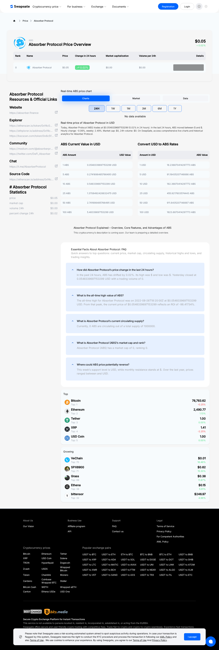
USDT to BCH (109, 569)
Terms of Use (37, 640)
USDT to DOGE (148, 559)
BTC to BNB (146, 554)
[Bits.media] (56, 612)
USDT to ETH (108, 554)
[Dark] (206, 6)
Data (185, 98)
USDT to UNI (147, 564)
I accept (192, 636)
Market (136, 98)
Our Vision (28, 526)
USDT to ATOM (187, 564)
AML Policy (162, 541)
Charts (85, 98)
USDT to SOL (128, 559)
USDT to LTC (89, 564)
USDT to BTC (89, 554)
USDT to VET (89, 575)
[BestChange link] (32, 612)
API (69, 531)
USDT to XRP (89, 559)
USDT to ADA (109, 559)
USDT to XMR (89, 569)
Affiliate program (76, 526)
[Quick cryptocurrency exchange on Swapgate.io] (19, 6)
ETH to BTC (127, 554)
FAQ (114, 526)
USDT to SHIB (186, 559)
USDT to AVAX (128, 564)
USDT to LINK (166, 564)
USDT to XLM (186, 569)
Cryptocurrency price (45, 6)
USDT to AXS (128, 575)
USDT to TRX (147, 575)
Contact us (117, 531)
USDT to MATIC (110, 564)
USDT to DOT (166, 559)
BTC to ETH (165, 554)
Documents (119, 6)
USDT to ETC (185, 575)
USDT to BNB (186, 554)
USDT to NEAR (148, 569)
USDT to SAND (110, 575)
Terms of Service (165, 526)
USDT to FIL (165, 575)
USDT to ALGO (167, 569)
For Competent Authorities (170, 536)
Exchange (97, 6)
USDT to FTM (128, 569)
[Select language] (199, 6)
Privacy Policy (164, 531)
